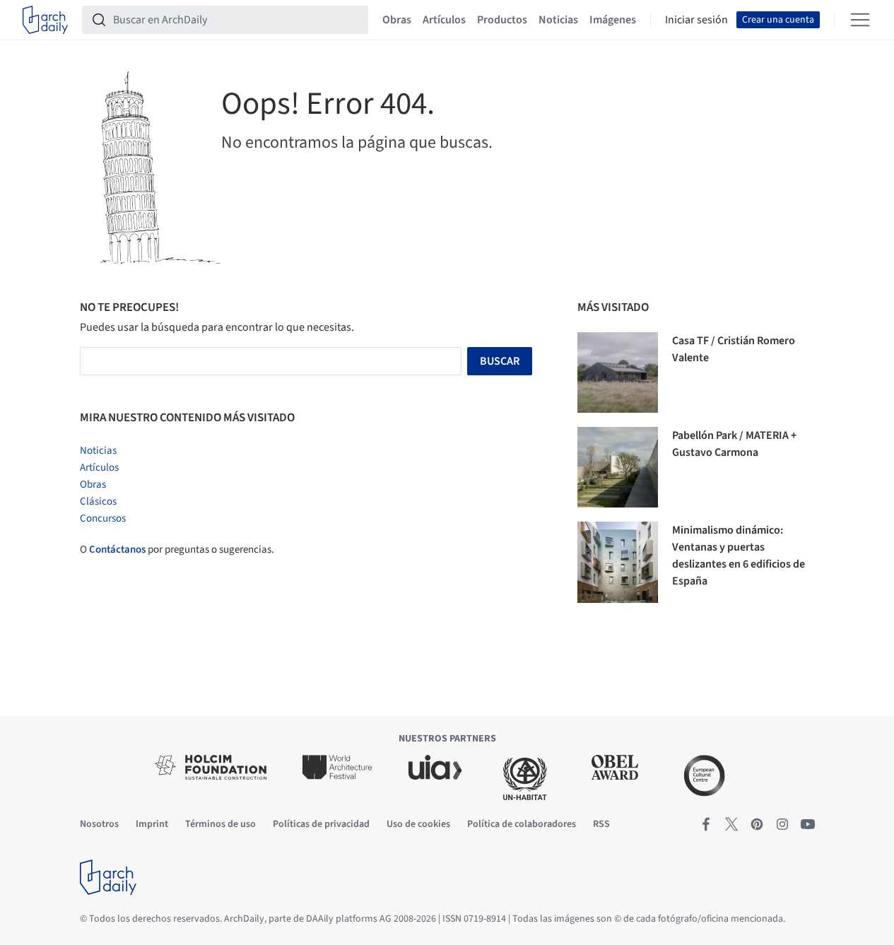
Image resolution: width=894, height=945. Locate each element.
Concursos (103, 518)
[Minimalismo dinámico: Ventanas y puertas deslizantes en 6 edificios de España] (617, 562)
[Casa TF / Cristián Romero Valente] (617, 372)
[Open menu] (860, 19)
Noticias (558, 20)
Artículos (444, 20)
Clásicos (98, 501)
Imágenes (612, 20)
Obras (396, 20)
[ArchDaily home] (45, 20)
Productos (502, 20)
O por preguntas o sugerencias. (177, 549)
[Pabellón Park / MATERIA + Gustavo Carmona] (617, 467)
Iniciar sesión (696, 20)
